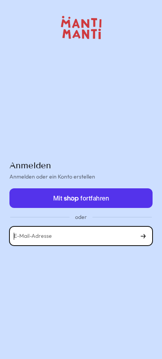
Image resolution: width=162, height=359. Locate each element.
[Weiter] (143, 236)
